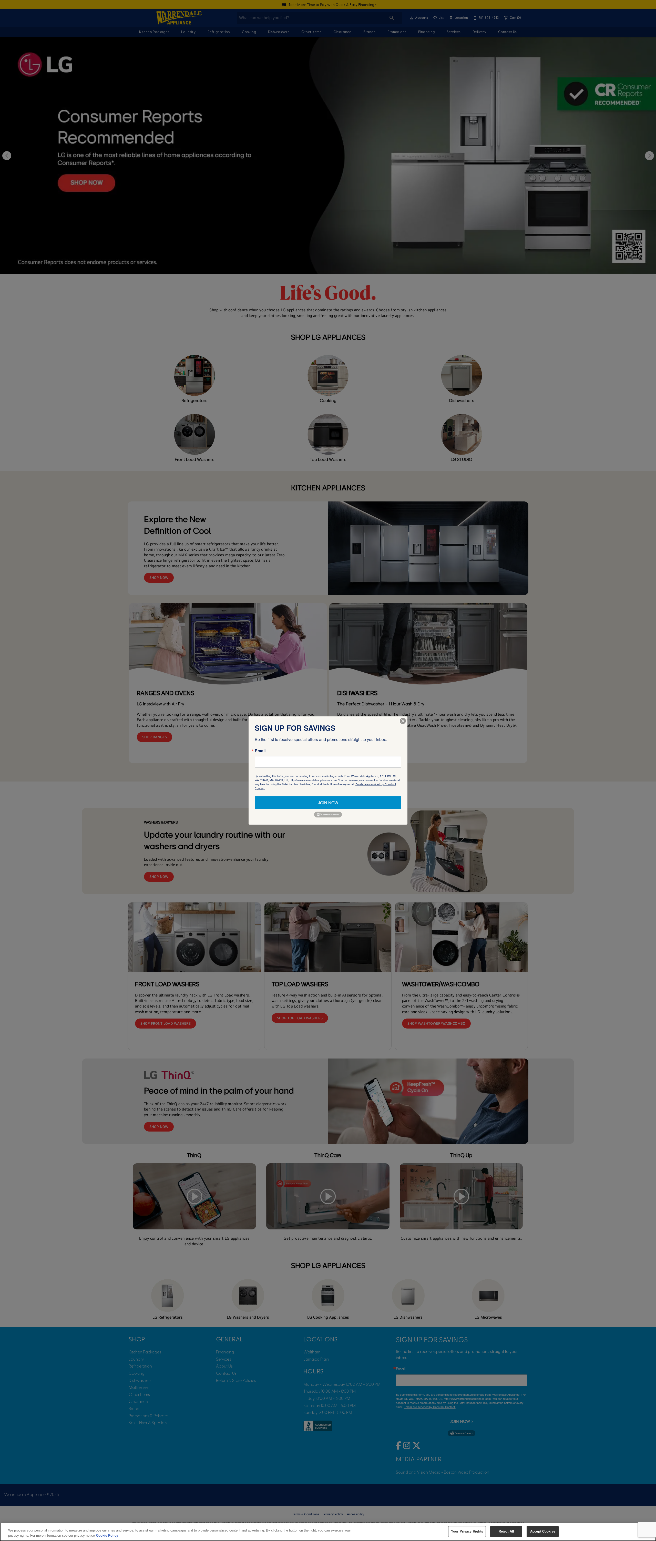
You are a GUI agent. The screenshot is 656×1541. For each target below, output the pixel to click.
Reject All (506, 1531)
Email (260, 751)
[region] (328, 1532)
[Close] (403, 721)
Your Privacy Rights (467, 1531)
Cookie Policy (107, 1535)
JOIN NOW (328, 803)
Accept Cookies (542, 1531)
